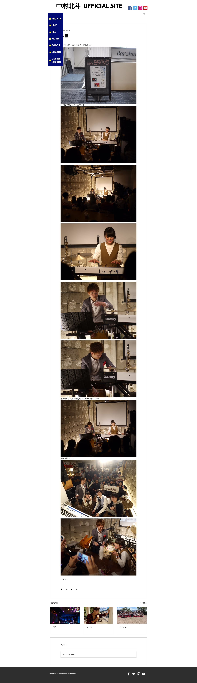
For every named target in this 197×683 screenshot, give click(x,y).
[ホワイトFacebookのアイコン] (129, 674)
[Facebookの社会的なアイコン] (130, 8)
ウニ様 (89, 627)
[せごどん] (132, 615)
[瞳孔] (65, 615)
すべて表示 (143, 603)
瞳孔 (55, 627)
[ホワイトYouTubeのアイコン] (144, 674)
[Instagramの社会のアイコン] (140, 8)
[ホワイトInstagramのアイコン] (139, 674)
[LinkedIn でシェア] (72, 589)
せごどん (123, 627)
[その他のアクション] (135, 30)
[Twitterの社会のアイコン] (135, 8)
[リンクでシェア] (77, 589)
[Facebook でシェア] (61, 589)
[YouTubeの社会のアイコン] (145, 8)
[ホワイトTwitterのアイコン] (134, 674)
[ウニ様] (98, 615)
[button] (144, 14)
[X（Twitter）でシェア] (67, 589)
